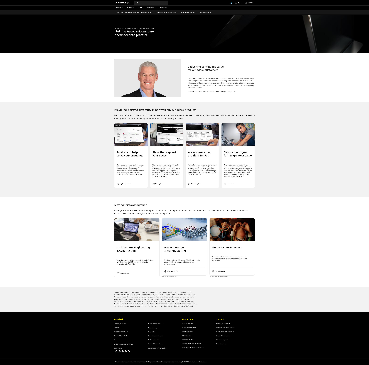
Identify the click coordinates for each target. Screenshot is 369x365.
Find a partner (186, 336)
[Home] (122, 3)
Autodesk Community (222, 336)
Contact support (221, 344)
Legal (181, 362)
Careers (116, 328)
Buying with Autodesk (189, 328)
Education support (222, 340)
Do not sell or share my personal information (133, 362)
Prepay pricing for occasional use (192, 348)
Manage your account (223, 324)
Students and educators (155, 336)
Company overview (120, 324)
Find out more (125, 273)
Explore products (126, 184)
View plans (159, 184)
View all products (187, 324)
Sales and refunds (188, 340)
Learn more (231, 184)
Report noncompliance (164, 362)
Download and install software (225, 328)
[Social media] (122, 351)
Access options (196, 184)
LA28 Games (118, 348)
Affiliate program (153, 340)
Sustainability (152, 328)
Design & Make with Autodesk (157, 348)
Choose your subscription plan (191, 344)
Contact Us (151, 332)
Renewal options (187, 332)
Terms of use (175, 362)
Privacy (117, 362)
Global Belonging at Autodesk (123, 344)
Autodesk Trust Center (121, 336)
